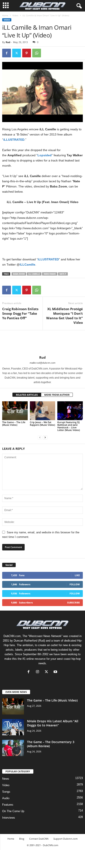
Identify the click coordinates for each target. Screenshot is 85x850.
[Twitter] (16, 53)
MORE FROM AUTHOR (57, 394)
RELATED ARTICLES (27, 394)
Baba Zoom (19, 274)
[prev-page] (40, 437)
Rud (8, 42)
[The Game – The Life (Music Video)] (15, 410)
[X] (47, 672)
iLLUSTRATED (13, 139)
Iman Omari (50, 274)
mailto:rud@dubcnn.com (42, 362)
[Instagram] (38, 672)
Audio (5, 798)
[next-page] (45, 437)
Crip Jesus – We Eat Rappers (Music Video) (42, 423)
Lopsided (44, 155)
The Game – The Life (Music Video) (13, 423)
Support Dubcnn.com (65, 838)
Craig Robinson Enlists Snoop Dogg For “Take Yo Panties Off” (20, 313)
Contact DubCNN (38, 838)
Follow (75, 584)
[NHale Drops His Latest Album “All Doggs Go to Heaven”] (13, 727)
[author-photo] (42, 342)
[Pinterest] (26, 53)
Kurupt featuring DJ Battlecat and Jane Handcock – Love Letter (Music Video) (68, 426)
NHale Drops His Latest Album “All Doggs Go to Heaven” (52, 723)
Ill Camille (34, 274)
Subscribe (73, 602)
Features (7, 804)
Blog (21, 838)
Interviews (8, 817)
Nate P (63, 274)
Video (15, 15)
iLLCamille (27, 264)
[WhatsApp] (36, 53)
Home (5, 15)
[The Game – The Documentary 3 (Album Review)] (13, 748)
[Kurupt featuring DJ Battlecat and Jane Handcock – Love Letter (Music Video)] (70, 410)
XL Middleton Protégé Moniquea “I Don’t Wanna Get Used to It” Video (64, 316)
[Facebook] (6, 53)
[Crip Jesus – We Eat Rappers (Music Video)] (42, 410)
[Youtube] (56, 672)
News (5, 778)
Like (77, 575)
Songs (6, 791)
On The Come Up (13, 811)
